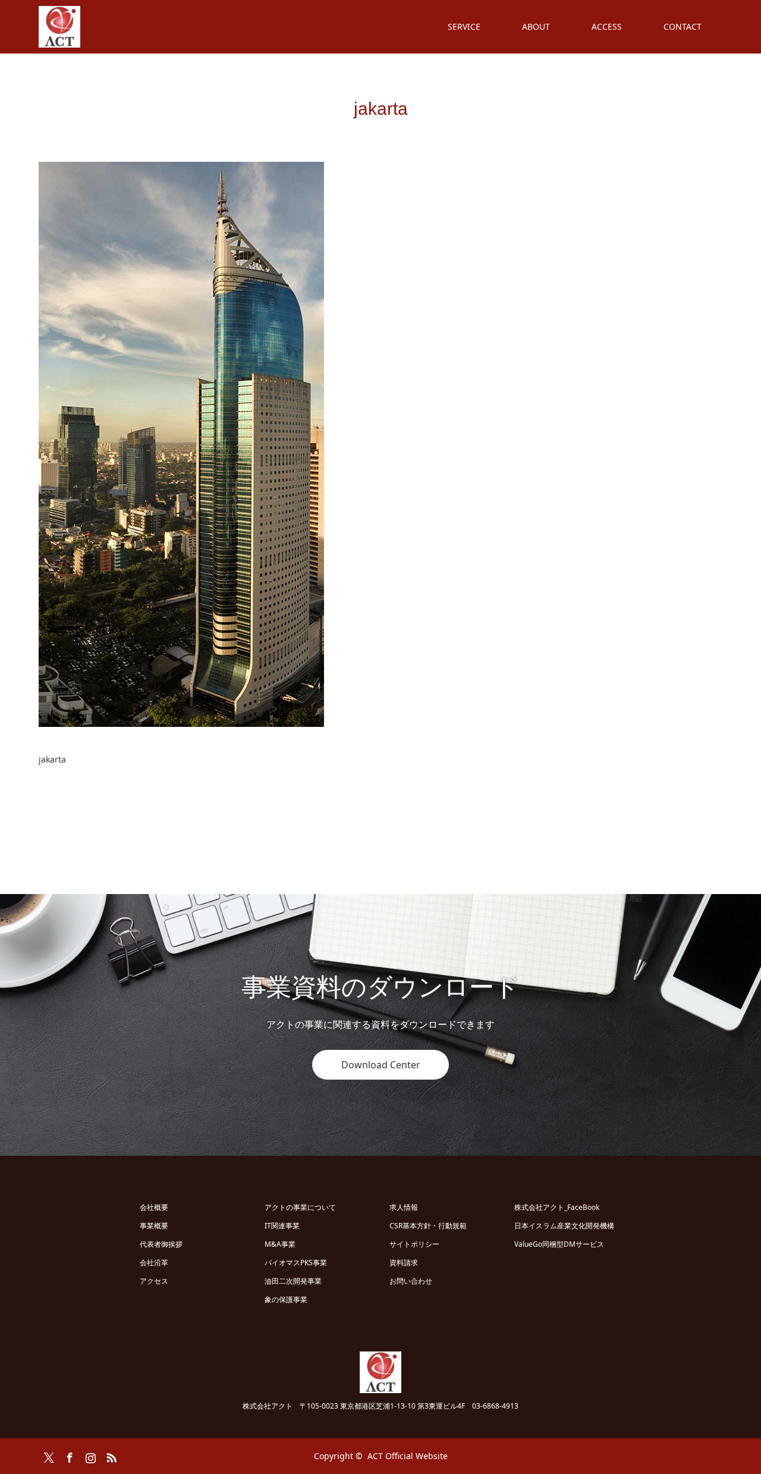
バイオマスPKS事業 (296, 1262)
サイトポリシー (414, 1244)
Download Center (380, 1064)
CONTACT (682, 26)
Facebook (68, 1455)
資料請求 (403, 1262)
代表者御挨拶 (161, 1244)
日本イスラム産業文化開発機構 (564, 1226)
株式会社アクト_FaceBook (556, 1207)
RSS (110, 1455)
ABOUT (536, 26)
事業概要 (154, 1226)
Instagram (89, 1455)
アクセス (154, 1281)
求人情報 (403, 1207)
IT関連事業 (282, 1226)
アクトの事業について (300, 1207)
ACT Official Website (407, 1456)
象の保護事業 (286, 1299)
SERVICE (464, 26)
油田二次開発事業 (293, 1281)
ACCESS (607, 26)
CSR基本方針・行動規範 (428, 1226)
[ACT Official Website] (80, 27)
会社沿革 (154, 1262)
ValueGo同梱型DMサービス (559, 1244)
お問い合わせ (410, 1281)
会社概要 (154, 1207)
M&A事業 (280, 1244)
